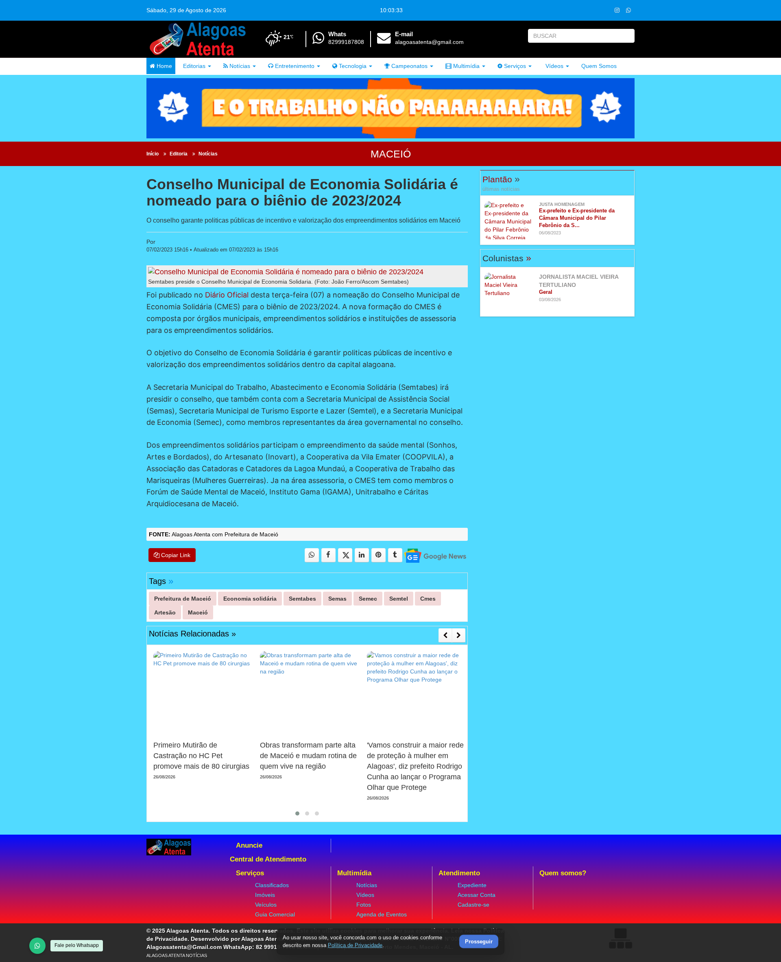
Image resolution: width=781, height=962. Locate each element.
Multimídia (466, 66)
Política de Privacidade (355, 945)
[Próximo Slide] (458, 635)
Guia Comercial (275, 914)
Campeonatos (409, 66)
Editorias (193, 66)
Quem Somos (599, 66)
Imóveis (265, 895)
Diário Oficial (227, 295)
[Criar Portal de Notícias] (620, 938)
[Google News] (435, 555)
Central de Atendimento (268, 859)
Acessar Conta (476, 895)
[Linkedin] (362, 555)
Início (152, 154)
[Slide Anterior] (445, 635)
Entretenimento (293, 66)
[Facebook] (328, 555)
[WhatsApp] (37, 946)
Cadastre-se (473, 904)
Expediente (472, 885)
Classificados (272, 885)
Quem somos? (562, 873)
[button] (297, 813)
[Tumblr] (395, 555)
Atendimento (459, 873)
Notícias (239, 66)
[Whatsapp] (628, 10)
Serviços (514, 66)
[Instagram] (617, 10)
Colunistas (506, 258)
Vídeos (553, 66)
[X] (345, 555)
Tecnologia (352, 66)
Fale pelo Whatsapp (77, 945)
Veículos (266, 904)
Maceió (391, 154)
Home (163, 66)
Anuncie (249, 845)
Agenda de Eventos (381, 914)
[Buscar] (627, 36)
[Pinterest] (378, 555)
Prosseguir (479, 942)
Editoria (179, 154)
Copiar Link (174, 555)
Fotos (363, 904)
